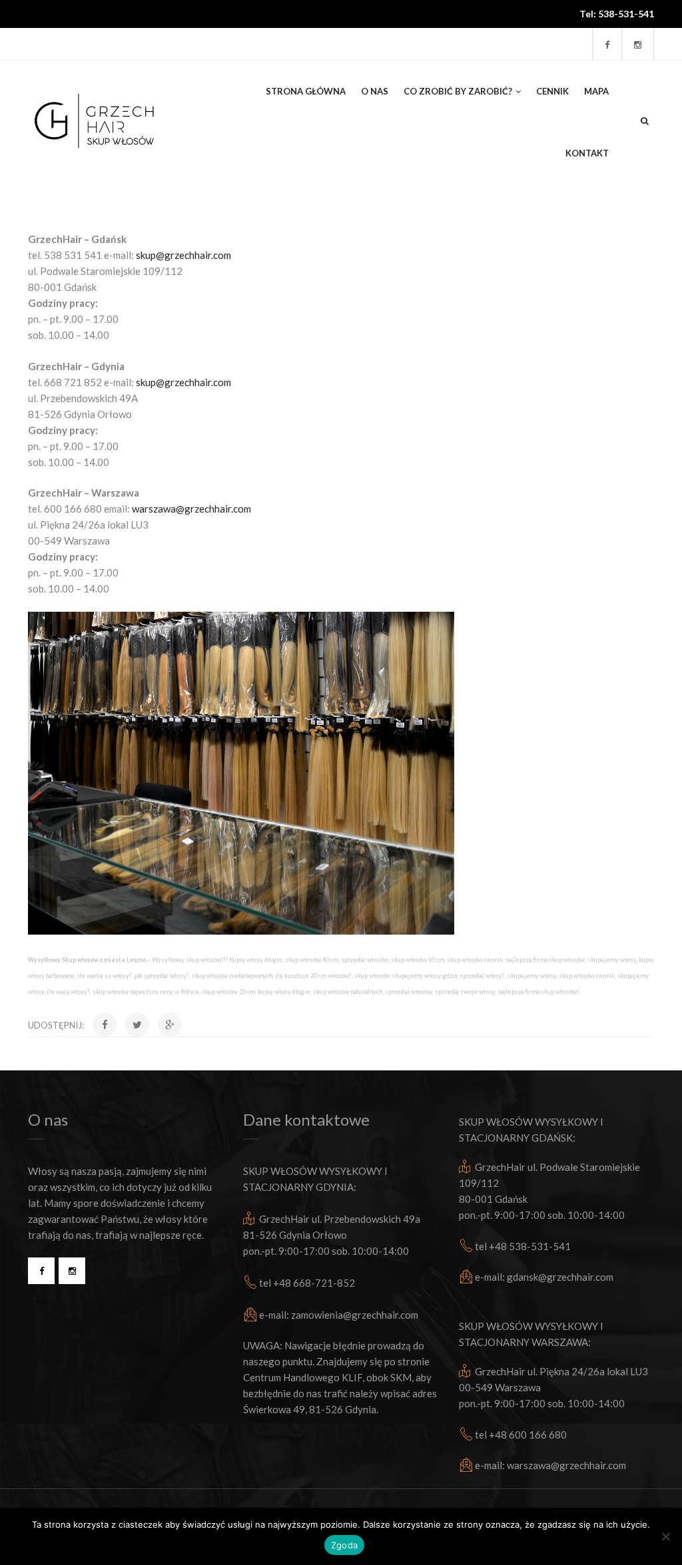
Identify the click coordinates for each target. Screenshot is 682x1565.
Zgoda (344, 1545)
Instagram (72, 1270)
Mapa (596, 91)
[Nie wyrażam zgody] (665, 1536)
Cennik (552, 91)
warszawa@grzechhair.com (191, 509)
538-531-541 (626, 13)
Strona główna (306, 91)
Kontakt (587, 153)
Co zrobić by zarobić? (458, 91)
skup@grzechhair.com (183, 255)
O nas (374, 91)
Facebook (41, 1270)
